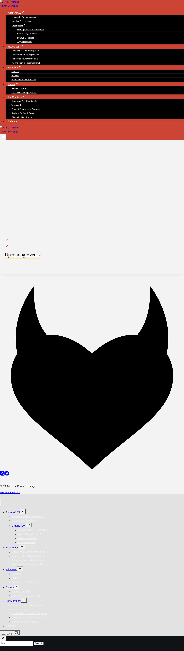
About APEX (13, 512)
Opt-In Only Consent (27, 33)
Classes (15, 71)
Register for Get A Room (23, 113)
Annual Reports (24, 42)
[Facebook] (7, 474)
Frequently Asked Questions (25, 17)
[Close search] (3, 638)
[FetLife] (92, 469)
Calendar (13, 121)
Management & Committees (30, 29)
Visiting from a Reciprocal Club (26, 63)
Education (11, 569)
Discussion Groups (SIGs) (24, 92)
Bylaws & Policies (25, 38)
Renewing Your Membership (25, 58)
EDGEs (15, 75)
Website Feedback (10, 492)
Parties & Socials (20, 88)
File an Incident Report (22, 117)
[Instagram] (2, 474)
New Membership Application (25, 54)
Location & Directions (21, 21)
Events (10, 587)
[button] (92, 240)
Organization (19, 525)
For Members (13, 600)
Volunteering (17, 105)
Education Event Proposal (24, 79)
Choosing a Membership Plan (25, 50)
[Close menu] (0, 503)
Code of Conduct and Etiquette (26, 109)
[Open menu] (3, 137)
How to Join (12, 547)
